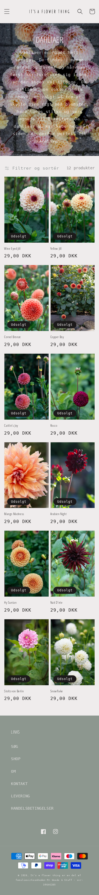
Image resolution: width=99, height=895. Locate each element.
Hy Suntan (10, 602)
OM (13, 771)
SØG (14, 746)
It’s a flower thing (45, 875)
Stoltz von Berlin (14, 691)
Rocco (53, 425)
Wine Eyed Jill (12, 248)
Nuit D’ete (56, 602)
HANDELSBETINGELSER (32, 808)
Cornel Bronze (12, 337)
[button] (7, 11)
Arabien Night (58, 514)
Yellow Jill (56, 248)
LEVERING (20, 796)
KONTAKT (19, 783)
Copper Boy (57, 337)
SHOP (15, 759)
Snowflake (56, 691)
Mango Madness (14, 514)
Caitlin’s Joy (11, 425)
